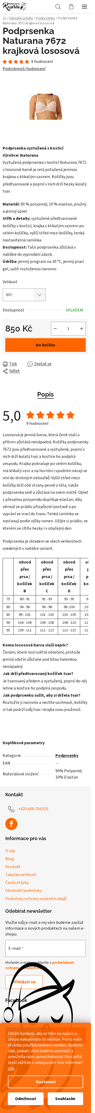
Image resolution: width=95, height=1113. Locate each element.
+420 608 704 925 (33, 809)
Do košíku (45, 345)
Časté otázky (17, 883)
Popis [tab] (45, 394)
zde (11, 1068)
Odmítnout (25, 1099)
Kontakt (13, 867)
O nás (10, 851)
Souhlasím (65, 1099)
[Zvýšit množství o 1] (82, 328)
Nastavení (45, 1082)
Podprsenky (66, 755)
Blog (9, 859)
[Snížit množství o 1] (55, 328)
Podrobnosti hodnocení (24, 69)
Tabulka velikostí (20, 875)
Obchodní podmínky (23, 890)
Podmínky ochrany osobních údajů (35, 899)
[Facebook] (11, 824)
